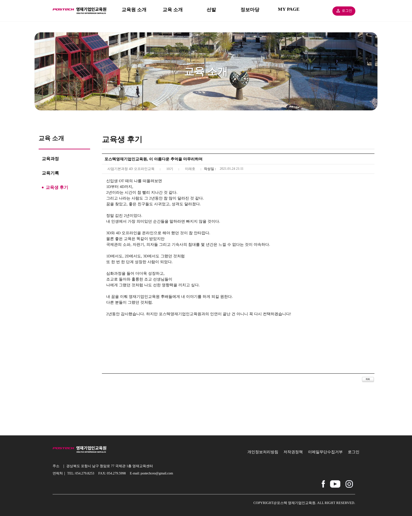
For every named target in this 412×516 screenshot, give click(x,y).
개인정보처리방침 (262, 452)
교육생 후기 (57, 187)
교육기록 (50, 173)
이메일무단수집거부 (325, 452)
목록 (368, 380)
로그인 (347, 10)
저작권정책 (293, 452)
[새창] (323, 482)
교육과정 (50, 158)
